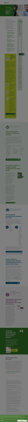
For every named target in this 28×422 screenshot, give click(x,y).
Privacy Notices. (21, 419)
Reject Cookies (19, 420)
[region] (14, 418)
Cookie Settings (2, 420)
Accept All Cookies (25, 420)
